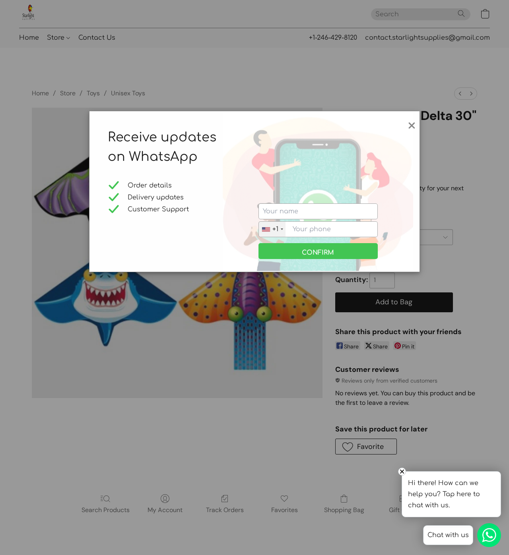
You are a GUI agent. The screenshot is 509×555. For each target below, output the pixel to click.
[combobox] (272, 229)
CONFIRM (318, 252)
